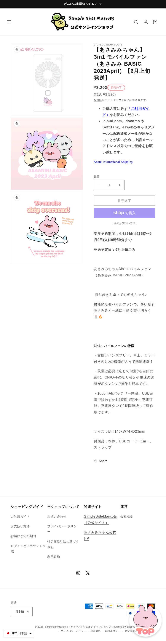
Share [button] (103, 461)
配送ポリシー (112, 631)
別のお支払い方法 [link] (124, 223)
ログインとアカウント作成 (28, 548)
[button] (9, 22)
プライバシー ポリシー (62, 528)
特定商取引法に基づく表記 (63, 544)
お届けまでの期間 (23, 536)
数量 (97, 176)
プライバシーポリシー (73, 631)
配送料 (98, 100)
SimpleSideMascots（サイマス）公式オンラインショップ (78, 626)
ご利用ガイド (20, 516)
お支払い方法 (20, 526)
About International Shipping (113, 161)
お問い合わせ (56, 516)
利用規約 (53, 556)
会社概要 (126, 516)
